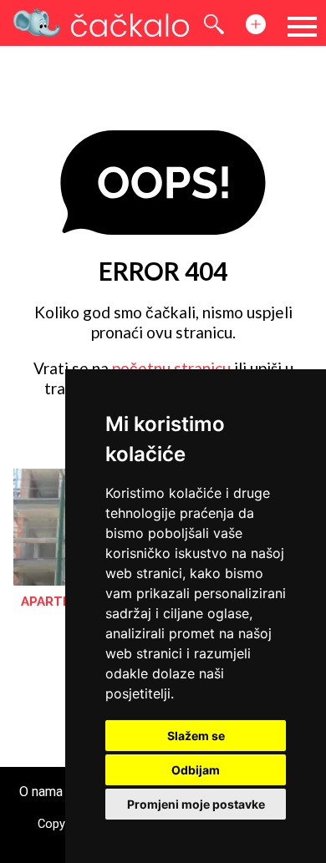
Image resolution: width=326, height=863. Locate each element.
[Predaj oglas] (262, 24)
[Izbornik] (302, 27)
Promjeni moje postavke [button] (196, 804)
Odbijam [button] (195, 770)
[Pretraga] (220, 24)
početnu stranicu (171, 368)
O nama (41, 792)
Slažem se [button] (196, 735)
